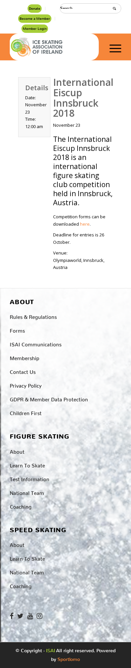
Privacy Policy (26, 384)
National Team (27, 492)
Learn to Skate (27, 464)
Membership (24, 357)
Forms (17, 329)
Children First (26, 412)
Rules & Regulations (33, 316)
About (17, 450)
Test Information (29, 478)
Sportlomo (68, 658)
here (85, 224)
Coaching (21, 505)
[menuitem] (34, 8)
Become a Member (34, 18)
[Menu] (112, 47)
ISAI (50, 651)
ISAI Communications (35, 343)
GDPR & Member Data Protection (49, 398)
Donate (34, 8)
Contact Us (23, 371)
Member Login (35, 28)
